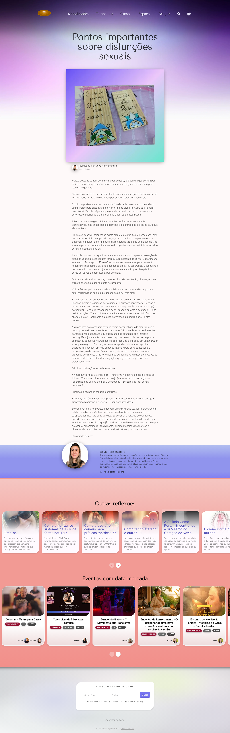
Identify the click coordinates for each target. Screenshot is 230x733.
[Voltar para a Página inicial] (44, 13)
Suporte (131, 701)
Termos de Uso (127, 729)
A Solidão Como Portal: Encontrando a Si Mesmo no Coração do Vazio (179, 527)
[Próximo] (118, 565)
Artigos (164, 14)
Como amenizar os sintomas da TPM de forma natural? (60, 529)
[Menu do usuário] (189, 16)
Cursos (125, 14)
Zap (141, 701)
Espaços (145, 14)
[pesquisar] (178, 16)
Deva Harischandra (106, 165)
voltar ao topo (117, 720)
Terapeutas (104, 14)
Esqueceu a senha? (98, 701)
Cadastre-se (117, 701)
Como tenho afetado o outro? (140, 531)
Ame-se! (11, 533)
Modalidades (78, 14)
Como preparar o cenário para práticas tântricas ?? (100, 529)
